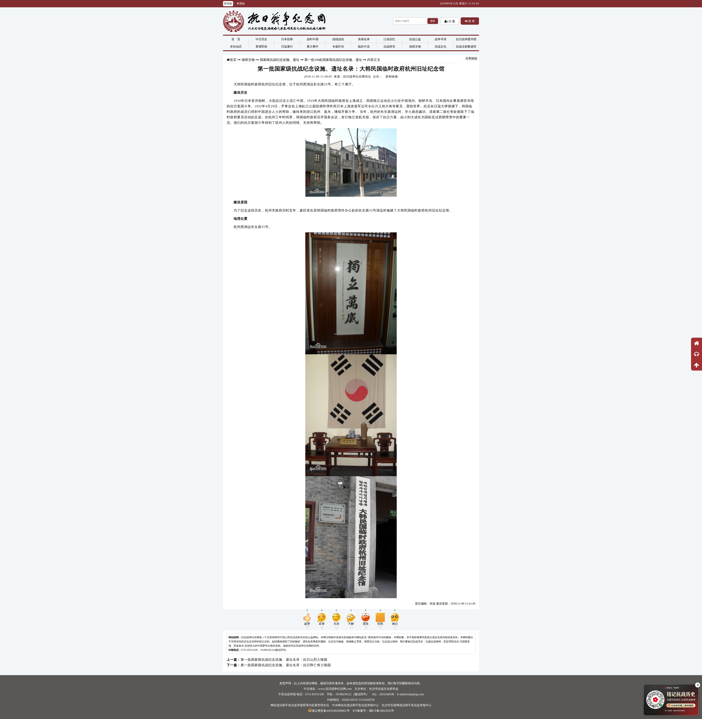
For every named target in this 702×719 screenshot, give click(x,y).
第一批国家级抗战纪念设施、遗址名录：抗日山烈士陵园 (284, 659)
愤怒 (380, 623)
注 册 (451, 21)
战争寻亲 (440, 39)
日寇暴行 (287, 46)
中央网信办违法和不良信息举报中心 (355, 705)
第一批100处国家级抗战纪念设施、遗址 (333, 60)
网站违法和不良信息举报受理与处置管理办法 (300, 705)
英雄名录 (364, 39)
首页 (233, 59)
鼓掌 (322, 623)
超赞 (307, 623)
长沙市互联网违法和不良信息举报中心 (406, 705)
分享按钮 (471, 58)
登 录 (471, 21)
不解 (351, 623)
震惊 (366, 623)
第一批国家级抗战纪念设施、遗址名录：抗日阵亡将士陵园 (286, 665)
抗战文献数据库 (466, 46)
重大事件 (312, 46)
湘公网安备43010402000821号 (331, 710)
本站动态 (236, 46)
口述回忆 (389, 39)
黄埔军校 (261, 46)
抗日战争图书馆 (466, 39)
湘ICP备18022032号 (381, 710)
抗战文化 (440, 46)
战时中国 (312, 39)
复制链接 (392, 76)
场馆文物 (415, 46)
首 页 (235, 39)
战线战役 (338, 39)
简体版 (228, 3)
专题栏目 (338, 46)
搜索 (432, 21)
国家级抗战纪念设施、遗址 (279, 60)
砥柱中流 (364, 46)
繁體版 (241, 3)
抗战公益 (415, 39)
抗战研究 (389, 46)
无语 (336, 623)
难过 (395, 623)
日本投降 (287, 39)
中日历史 (261, 39)
